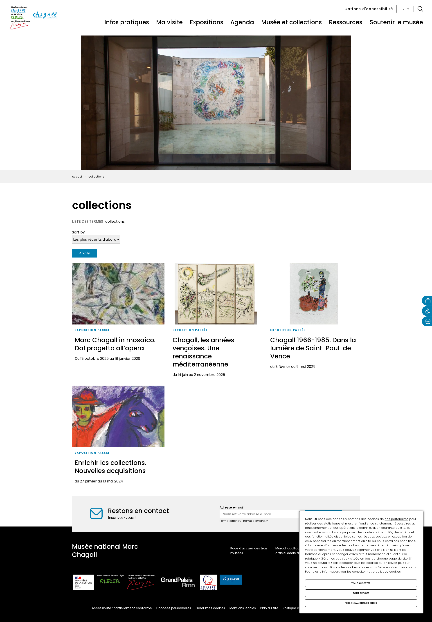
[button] (420, 9)
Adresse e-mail (231, 507)
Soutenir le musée (396, 22)
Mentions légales (243, 608)
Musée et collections (291, 22)
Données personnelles (173, 608)
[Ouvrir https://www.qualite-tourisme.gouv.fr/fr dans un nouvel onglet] (208, 583)
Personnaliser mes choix (361, 603)
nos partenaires (396, 519)
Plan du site (269, 608)
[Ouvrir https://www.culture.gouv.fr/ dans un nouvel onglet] (83, 583)
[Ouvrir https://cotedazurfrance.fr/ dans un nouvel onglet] (231, 580)
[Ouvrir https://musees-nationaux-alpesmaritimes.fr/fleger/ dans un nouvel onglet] (110, 583)
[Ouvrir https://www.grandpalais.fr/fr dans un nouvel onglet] (178, 583)
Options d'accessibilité (368, 8)
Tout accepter (361, 583)
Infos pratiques (126, 22)
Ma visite (169, 22)
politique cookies (388, 571)
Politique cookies (296, 608)
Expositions (206, 22)
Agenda (242, 22)
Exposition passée (92, 330)
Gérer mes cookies (210, 608)
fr (402, 9)
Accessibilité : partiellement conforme (122, 608)
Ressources (345, 22)
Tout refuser (361, 593)
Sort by (78, 232)
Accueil (77, 176)
